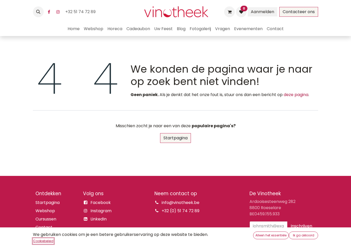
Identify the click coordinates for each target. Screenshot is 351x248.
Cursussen (45, 219)
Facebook (100, 203)
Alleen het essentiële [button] (271, 235)
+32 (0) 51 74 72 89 (180, 211)
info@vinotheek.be (180, 203)
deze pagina (296, 95)
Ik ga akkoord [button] (303, 235)
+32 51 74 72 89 (81, 12)
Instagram (101, 211)
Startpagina (175, 138)
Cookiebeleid (43, 241)
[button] (38, 11)
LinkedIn (98, 219)
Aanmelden (262, 12)
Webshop (45, 211)
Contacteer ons (299, 12)
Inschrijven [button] (301, 226)
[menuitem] (74, 29)
